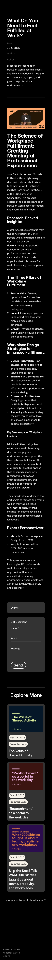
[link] (26, 732)
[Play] (26, 118)
